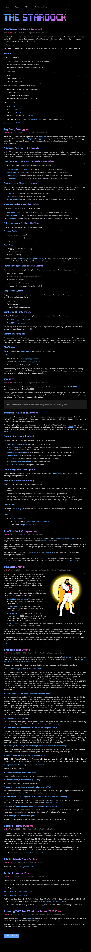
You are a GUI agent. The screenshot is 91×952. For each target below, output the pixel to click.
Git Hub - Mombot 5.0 (14, 109)
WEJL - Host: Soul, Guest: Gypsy (16, 895)
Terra (18, 661)
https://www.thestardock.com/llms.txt (39, 552)
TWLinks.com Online (17, 649)
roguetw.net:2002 (35, 119)
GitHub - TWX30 (13, 106)
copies (28, 661)
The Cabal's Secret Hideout (33, 853)
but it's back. (29, 867)
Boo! (5, 643)
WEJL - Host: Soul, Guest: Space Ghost (18, 891)
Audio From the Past (17, 873)
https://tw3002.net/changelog (38, 521)
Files (26, 7)
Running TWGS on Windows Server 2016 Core (32, 911)
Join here (30, 115)
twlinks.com (66, 657)
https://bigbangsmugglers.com (27, 359)
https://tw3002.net (18, 518)
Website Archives (40, 7)
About (17, 7)
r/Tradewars (41, 137)
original (43, 541)
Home (7, 7)
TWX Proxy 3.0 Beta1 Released (23, 29)
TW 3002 (9, 379)
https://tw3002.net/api (29, 525)
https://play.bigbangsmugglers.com (27, 362)
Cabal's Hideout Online (18, 825)
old (25, 661)
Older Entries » (11, 936)
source (49, 541)
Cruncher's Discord (72, 560)
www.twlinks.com (52, 802)
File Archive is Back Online (20, 859)
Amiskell (17, 919)
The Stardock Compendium (21, 531)
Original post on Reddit (12, 123)
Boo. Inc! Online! (14, 567)
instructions (30, 919)
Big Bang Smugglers (16, 129)
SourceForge (18, 112)
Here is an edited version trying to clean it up (53, 901)
